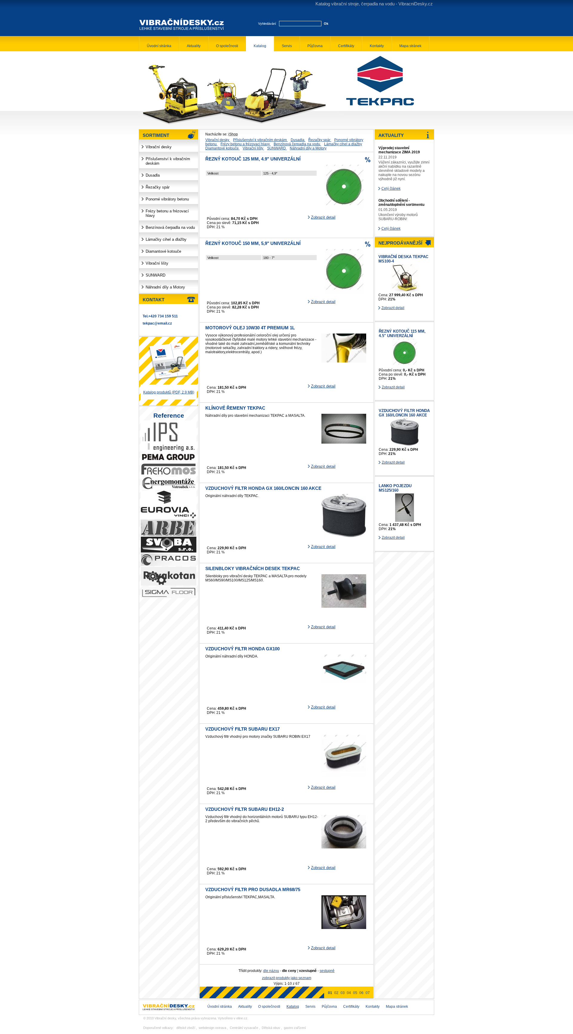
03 (343, 993)
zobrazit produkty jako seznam (286, 978)
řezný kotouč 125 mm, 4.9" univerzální (253, 159)
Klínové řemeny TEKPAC (235, 408)
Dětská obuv (271, 1028)
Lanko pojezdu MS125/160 (395, 488)
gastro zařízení (295, 1028)
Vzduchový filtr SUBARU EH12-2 (244, 809)
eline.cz (241, 1018)
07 (368, 993)
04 (349, 993)
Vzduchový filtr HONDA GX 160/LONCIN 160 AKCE (263, 488)
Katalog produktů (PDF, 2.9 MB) (168, 392)
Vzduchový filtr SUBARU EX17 (242, 729)
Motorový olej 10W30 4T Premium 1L (250, 327)
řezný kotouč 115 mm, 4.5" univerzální (402, 333)
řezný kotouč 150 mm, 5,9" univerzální (253, 243)
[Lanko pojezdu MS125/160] (404, 520)
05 (355, 993)
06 (361, 993)
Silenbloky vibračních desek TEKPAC (252, 568)
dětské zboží (185, 1028)
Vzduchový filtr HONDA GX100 (242, 648)
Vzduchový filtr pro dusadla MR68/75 (252, 889)
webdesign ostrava (212, 1028)
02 (336, 993)
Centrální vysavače (244, 1028)
